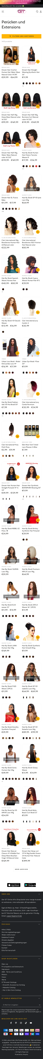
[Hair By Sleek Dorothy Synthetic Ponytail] (11, 712)
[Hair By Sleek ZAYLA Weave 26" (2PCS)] (31, 590)
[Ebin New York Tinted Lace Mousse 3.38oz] (31, 430)
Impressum (5, 969)
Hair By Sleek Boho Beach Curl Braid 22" (29, 811)
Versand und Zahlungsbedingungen (14, 942)
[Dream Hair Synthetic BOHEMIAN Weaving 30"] (31, 471)
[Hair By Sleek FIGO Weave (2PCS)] (11, 672)
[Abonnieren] (40, 1005)
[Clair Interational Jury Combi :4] (31, 306)
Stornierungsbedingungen (11, 932)
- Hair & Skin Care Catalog (11, 990)
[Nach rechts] (39, 2)
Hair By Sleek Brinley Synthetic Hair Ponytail (31, 530)
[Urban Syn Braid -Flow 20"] (31, 347)
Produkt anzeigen (17, 61)
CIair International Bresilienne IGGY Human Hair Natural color (31, 242)
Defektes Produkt (8, 937)
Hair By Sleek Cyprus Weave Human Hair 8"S (31, 279)
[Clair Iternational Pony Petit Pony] (11, 430)
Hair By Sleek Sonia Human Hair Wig (9, 769)
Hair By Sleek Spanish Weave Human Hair (10, 279)
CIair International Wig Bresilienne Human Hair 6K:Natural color (11, 242)
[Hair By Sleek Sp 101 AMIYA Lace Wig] (11, 796)
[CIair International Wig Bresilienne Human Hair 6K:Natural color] (11, 226)
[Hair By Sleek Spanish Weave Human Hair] (11, 263)
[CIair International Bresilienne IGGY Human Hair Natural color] (31, 226)
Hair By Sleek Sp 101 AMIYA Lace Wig (9, 811)
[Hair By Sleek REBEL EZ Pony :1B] (11, 514)
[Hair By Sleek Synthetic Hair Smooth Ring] (31, 631)
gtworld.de (11, 1040)
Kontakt (4, 948)
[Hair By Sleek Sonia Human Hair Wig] (11, 753)
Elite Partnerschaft (8, 950)
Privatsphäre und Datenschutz (13, 966)
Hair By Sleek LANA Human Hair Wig (9, 647)
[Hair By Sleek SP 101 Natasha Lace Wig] (31, 712)
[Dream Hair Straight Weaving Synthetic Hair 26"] (31, 55)
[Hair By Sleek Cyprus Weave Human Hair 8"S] (31, 263)
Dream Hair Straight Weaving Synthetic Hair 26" (31, 72)
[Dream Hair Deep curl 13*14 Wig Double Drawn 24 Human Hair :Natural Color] (31, 836)
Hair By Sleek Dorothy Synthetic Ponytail (10, 728)
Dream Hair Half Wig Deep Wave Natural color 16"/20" (11, 117)
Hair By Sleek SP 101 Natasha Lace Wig (30, 728)
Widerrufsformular (8, 935)
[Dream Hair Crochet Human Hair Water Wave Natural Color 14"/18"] (11, 55)
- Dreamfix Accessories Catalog (13, 985)
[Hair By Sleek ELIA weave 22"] (11, 590)
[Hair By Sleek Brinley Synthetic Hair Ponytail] (31, 514)
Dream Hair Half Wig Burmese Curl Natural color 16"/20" (30, 117)
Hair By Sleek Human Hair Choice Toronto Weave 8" (30, 155)
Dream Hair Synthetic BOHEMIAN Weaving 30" (31, 487)
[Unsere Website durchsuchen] (37, 11)
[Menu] (3, 11)
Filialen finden (7, 945)
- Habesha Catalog (8, 987)
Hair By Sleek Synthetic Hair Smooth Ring (31, 647)
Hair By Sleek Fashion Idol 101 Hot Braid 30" (10, 403)
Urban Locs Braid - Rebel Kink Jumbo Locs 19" (11, 362)
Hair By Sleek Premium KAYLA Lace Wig (31, 570)
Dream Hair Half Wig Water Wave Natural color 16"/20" (9, 155)
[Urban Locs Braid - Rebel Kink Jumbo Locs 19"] (11, 347)
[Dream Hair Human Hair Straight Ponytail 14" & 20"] (11, 471)
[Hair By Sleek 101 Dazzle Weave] (11, 306)
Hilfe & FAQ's (6, 929)
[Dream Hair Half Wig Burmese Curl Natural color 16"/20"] (31, 100)
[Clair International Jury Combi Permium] (31, 387)
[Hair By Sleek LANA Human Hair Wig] (11, 631)
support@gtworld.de (14, 916)
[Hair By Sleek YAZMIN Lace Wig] (11, 554)
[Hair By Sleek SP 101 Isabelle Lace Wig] (31, 672)
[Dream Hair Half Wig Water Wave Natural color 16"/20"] (11, 138)
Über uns (5, 964)
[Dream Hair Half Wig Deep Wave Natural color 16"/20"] (11, 100)
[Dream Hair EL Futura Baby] (11, 183)
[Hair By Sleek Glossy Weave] (31, 753)
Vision (4, 977)
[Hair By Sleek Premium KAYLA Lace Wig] (31, 554)
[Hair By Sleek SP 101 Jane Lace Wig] (31, 183)
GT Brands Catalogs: (9, 982)
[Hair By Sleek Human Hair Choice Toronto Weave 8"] (31, 138)
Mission (4, 974)
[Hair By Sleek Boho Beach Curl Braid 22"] (31, 796)
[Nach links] (3, 2)
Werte (4, 980)
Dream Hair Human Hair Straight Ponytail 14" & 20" (11, 488)
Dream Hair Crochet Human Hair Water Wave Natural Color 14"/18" (11, 72)
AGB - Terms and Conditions (12, 972)
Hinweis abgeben (8, 940)
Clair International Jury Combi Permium (30, 403)
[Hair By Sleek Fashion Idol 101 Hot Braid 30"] (11, 387)
